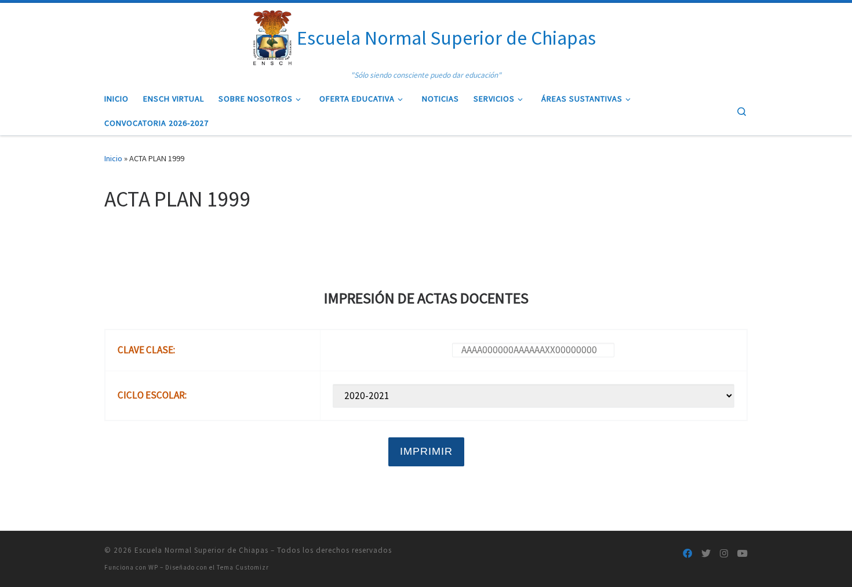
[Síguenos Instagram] (724, 553)
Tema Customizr (243, 567)
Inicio (113, 158)
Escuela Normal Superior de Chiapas (201, 550)
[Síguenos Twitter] (706, 553)
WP (153, 567)
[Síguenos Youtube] (742, 553)
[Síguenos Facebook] (687, 553)
